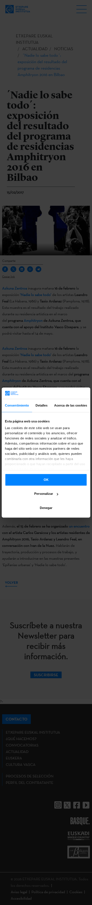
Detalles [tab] (42, 405)
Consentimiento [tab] (17, 405)
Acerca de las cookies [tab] (70, 405)
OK (46, 479)
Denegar (46, 508)
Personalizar (43, 493)
